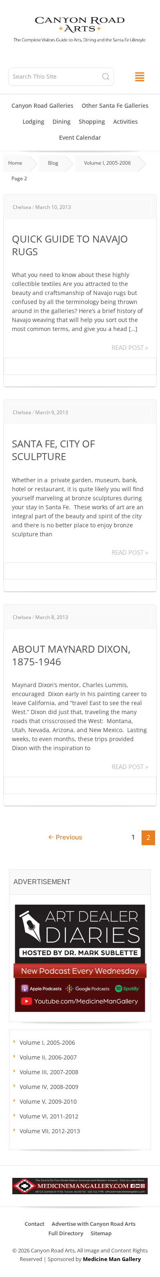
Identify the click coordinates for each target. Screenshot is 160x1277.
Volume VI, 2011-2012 (49, 1116)
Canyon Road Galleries (42, 105)
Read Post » (129, 347)
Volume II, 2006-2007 (48, 1057)
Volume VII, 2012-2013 (50, 1131)
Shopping (92, 121)
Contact (34, 1223)
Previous (65, 837)
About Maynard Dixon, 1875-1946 (71, 655)
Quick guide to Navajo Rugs (70, 245)
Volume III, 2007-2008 (49, 1072)
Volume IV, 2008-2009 (49, 1087)
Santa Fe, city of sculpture (53, 450)
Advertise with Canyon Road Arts (93, 1223)
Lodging (33, 121)
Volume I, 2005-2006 (47, 1042)
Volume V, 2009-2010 (48, 1101)
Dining (62, 121)
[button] (139, 76)
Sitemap (101, 1233)
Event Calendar (80, 137)
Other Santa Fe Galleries (115, 105)
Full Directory (65, 1233)
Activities (125, 121)
